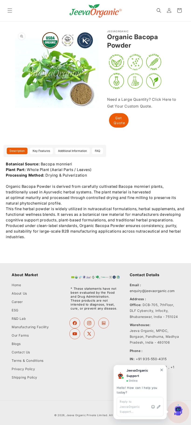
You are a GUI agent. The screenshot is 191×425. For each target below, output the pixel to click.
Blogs (16, 344)
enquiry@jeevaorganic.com (152, 291)
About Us (19, 293)
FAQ (97, 151)
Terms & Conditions (28, 360)
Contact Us (21, 352)
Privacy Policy (23, 369)
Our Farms (20, 335)
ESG (15, 310)
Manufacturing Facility (30, 327)
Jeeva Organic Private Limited (86, 415)
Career (17, 302)
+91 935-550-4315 (151, 359)
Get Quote (119, 120)
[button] (10, 10)
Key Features (41, 151)
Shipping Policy (24, 377)
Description (17, 151)
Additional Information (72, 151)
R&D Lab (19, 318)
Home (16, 285)
